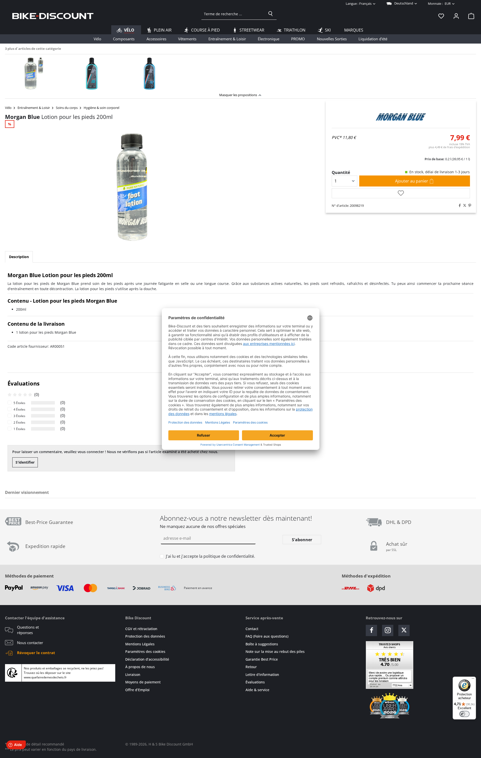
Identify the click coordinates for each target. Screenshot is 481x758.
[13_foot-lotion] (132, 187)
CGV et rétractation (141, 628)
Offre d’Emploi (137, 689)
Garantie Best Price (262, 659)
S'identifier (25, 462)
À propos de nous (140, 666)
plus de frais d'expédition (449, 147)
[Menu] (473, 680)
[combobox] (233, 14)
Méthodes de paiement (29, 576)
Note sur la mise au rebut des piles (275, 651)
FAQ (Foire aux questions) (267, 636)
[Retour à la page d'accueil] (52, 16)
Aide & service (257, 689)
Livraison (132, 674)
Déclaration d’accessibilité (147, 659)
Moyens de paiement (143, 682)
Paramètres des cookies (145, 651)
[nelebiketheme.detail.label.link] (34, 74)
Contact (252, 628)
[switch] (464, 714)
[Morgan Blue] (401, 117)
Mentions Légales (140, 644)
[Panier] (469, 15)
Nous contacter (30, 642)
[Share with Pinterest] (468, 205)
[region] (240, 72)
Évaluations (255, 682)
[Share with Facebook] (458, 205)
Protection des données (145, 636)
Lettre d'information (262, 674)
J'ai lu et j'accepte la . (210, 556)
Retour (251, 666)
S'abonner (302, 539)
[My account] (456, 15)
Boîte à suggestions (262, 644)
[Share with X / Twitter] (463, 205)
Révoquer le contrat (36, 652)
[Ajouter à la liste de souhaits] (401, 193)
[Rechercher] (271, 14)
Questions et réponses (28, 630)
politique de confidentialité (228, 556)
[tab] (19, 257)
